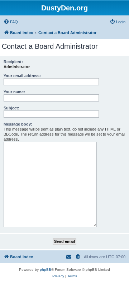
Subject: (11, 108)
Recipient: (13, 62)
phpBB (45, 270)
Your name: (14, 92)
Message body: (18, 124)
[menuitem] (11, 22)
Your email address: (22, 76)
